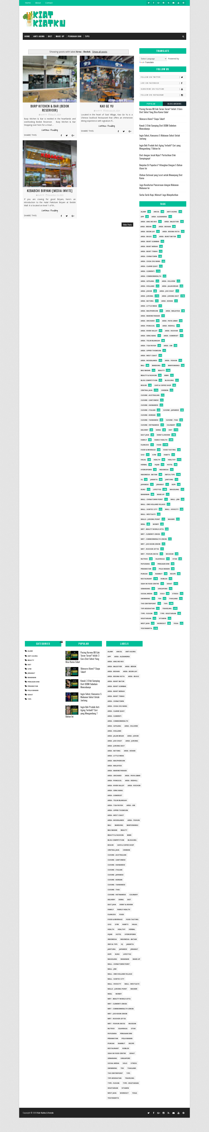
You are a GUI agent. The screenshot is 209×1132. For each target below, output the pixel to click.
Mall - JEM (175, 499)
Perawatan (146, 569)
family (144, 440)
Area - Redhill (169, 326)
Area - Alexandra (159, 217)
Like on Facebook (150, 83)
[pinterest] (183, 3)
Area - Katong (147, 301)
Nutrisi (144, 559)
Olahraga (160, 559)
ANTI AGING (39, 36)
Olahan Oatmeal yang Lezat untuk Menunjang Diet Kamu (160, 176)
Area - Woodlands (149, 360)
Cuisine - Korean (148, 415)
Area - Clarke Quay (149, 266)
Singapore (162, 589)
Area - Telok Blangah (150, 341)
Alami (143, 212)
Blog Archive (174, 103)
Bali (142, 365)
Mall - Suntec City (149, 509)
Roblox (164, 579)
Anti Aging (172, 212)
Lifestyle (157, 489)
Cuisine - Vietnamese (150, 425)
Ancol (156, 212)
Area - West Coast (149, 355)
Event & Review (163, 435)
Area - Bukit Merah (149, 246)
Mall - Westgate (148, 514)
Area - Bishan (165, 226)
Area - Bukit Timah (149, 251)
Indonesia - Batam (149, 474)
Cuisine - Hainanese (149, 405)
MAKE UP (60, 36)
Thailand (173, 598)
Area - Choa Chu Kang (150, 261)
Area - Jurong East (170, 296)
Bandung (156, 365)
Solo (162, 594)
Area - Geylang (147, 281)
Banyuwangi (174, 365)
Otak (174, 559)
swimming (145, 598)
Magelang (174, 489)
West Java (145, 623)
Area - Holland (147, 286)
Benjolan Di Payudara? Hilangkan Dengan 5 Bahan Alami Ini (160, 166)
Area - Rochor (171, 331)
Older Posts (127, 224)
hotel (169, 465)
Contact (49, 2)
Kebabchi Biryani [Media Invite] (50, 190)
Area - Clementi (148, 271)
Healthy (171, 460)
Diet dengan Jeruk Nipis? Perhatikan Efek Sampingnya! (157, 156)
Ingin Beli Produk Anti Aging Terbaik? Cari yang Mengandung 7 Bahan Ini (160, 147)
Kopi (174, 484)
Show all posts (99, 51)
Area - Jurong (147, 296)
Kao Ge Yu (107, 106)
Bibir (166, 375)
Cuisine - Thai (172, 420)
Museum (169, 554)
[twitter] (148, 3)
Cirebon (164, 390)
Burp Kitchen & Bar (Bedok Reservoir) (50, 108)
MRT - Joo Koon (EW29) (150, 544)
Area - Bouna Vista (171, 231)
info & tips (170, 474)
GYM (154, 455)
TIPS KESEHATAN (148, 608)
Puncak (144, 574)
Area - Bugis (146, 236)
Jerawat (160, 484)
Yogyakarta (146, 628)
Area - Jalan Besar (170, 286)
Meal (143, 524)
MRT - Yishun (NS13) (149, 554)
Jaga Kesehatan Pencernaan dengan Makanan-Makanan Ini (159, 186)
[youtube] (178, 3)
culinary (171, 425)
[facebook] (153, 3)
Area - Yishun (171, 360)
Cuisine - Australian (150, 395)
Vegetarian (146, 618)
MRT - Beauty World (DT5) (152, 529)
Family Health (160, 440)
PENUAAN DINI (74, 36)
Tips (165, 603)
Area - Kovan (167, 301)
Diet (170, 430)
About (38, 2)
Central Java (146, 390)
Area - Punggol (148, 326)
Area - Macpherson (149, 311)
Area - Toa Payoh (148, 346)
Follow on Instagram (152, 95)
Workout (161, 623)
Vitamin (162, 618)
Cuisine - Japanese (171, 410)
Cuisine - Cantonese (150, 400)
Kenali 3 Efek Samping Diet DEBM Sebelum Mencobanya (157, 127)
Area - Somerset (171, 336)
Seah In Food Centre (150, 584)
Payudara (145, 564)
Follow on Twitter (151, 77)
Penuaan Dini (163, 564)
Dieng (158, 430)
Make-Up (160, 494)
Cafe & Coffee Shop (162, 385)
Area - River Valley (149, 331)
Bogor (144, 385)
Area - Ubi (168, 346)
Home (28, 2)
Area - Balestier (171, 222)
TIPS (87, 36)
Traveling (167, 608)
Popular (151, 103)
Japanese (145, 484)
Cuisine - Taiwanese (149, 420)
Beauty (161, 370)
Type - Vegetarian (168, 613)
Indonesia (163, 470)
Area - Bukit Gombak (150, 241)
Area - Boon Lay (148, 231)
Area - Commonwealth (151, 276)
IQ (142, 479)
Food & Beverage (148, 450)
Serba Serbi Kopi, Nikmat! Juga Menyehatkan (158, 195)
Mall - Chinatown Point (152, 499)
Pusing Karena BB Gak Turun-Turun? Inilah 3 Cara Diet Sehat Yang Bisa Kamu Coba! (160, 110)
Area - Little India (149, 306)
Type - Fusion (146, 613)
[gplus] (158, 3)
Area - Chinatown (149, 256)
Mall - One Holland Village (153, 504)
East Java (145, 435)
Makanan (145, 494)
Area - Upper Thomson (151, 350)
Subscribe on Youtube (152, 89)
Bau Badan (145, 370)
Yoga (176, 623)
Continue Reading (50, 130)
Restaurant (146, 579)
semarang (145, 589)
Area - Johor (146, 291)
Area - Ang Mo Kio (149, 222)
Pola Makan (164, 569)
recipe (173, 574)
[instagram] (163, 3)
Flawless (145, 445)
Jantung (169, 479)
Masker (171, 519)
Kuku (143, 489)
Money (156, 524)
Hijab (157, 465)
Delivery (144, 430)
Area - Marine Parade (150, 316)
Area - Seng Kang (148, 336)
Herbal (144, 465)
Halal (143, 460)
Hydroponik (146, 470)
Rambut (159, 574)
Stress (175, 594)
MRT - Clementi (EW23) (150, 534)
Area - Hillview (168, 281)
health (157, 460)
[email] (173, 3)
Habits (167, 455)
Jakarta (154, 479)
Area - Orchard (148, 321)
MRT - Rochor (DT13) (150, 549)
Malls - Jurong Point (150, 519)
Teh (159, 598)
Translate (149, 62)
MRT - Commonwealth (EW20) (154, 539)
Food (159, 445)
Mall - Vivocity (171, 509)
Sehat (169, 584)
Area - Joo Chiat (167, 291)
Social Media (146, 594)
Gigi (142, 455)
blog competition (149, 380)
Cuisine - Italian (148, 410)
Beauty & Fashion (149, 375)
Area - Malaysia (173, 311)
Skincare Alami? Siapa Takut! (152, 119)
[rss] (168, 3)
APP (142, 217)
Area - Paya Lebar (170, 321)
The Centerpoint (148, 603)
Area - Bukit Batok (167, 236)
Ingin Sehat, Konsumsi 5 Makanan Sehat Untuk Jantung (159, 137)
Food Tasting (169, 450)
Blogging (169, 380)
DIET (50, 36)
